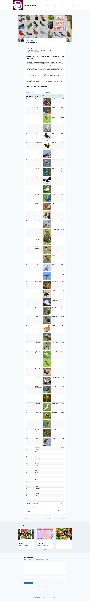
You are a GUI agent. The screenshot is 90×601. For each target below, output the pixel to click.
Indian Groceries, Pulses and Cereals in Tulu (56, 517)
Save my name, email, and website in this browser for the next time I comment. (40, 580)
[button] (50, 95)
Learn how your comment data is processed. (50, 586)
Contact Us (74, 5)
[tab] (43, 549)
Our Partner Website (33, 510)
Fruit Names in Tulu (28, 517)
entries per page (31, 92)
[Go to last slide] (19, 538)
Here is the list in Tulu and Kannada (35, 51)
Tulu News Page (32, 507)
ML (27, 45)
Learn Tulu (45, 5)
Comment (27, 562)
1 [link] (61, 503)
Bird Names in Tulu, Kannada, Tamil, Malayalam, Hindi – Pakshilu (39, 50)
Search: (47, 92)
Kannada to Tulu (61, 5)
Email (40, 577)
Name (26, 577)
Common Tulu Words (30, 40)
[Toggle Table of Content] (50, 49)
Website (55, 577)
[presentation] (26, 533)
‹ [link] (59, 503)
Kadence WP (55, 597)
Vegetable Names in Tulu (63, 542)
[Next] (71, 538)
